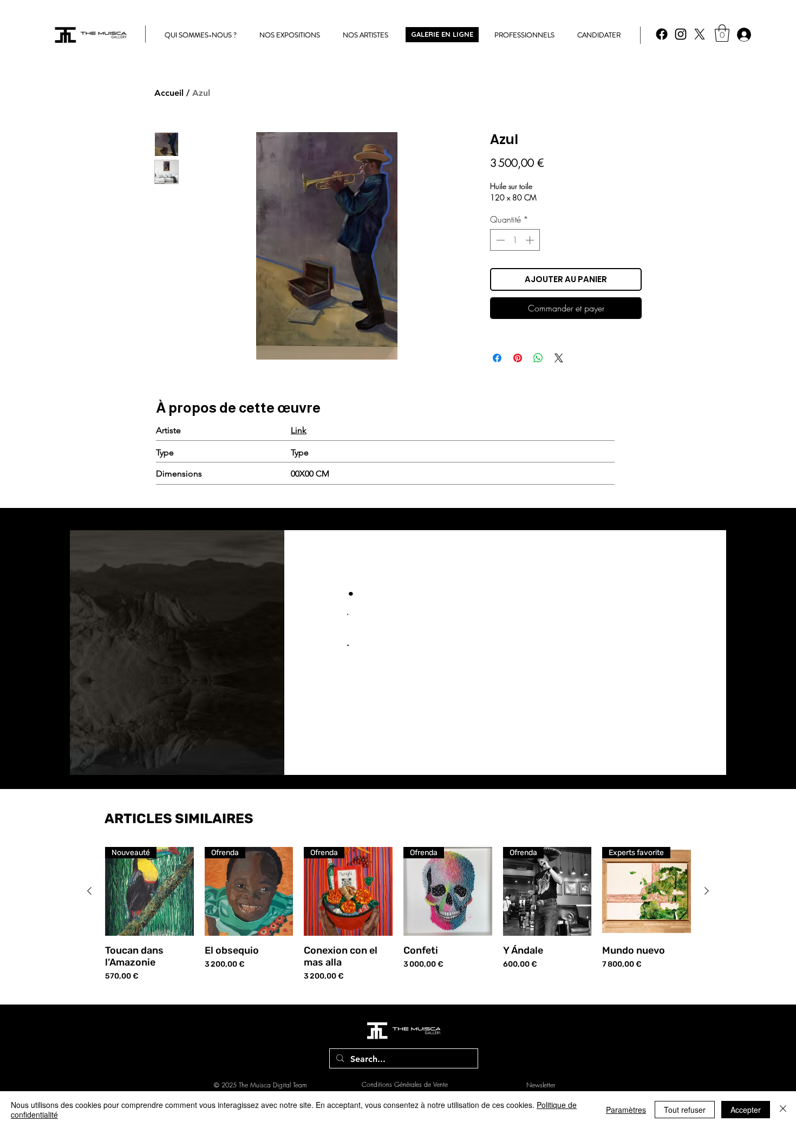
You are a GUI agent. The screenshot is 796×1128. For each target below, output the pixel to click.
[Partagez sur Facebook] (497, 357)
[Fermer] (783, 1109)
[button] (722, 33)
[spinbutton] (515, 240)
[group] (398, 914)
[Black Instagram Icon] (680, 34)
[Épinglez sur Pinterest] (517, 357)
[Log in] (743, 34)
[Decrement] (499, 240)
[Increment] (530, 240)
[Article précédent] (89, 890)
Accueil (169, 93)
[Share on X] (558, 357)
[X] (699, 34)
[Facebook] (661, 34)
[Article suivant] (706, 890)
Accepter (745, 1109)
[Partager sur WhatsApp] (538, 357)
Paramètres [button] (626, 1109)
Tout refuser (685, 1109)
